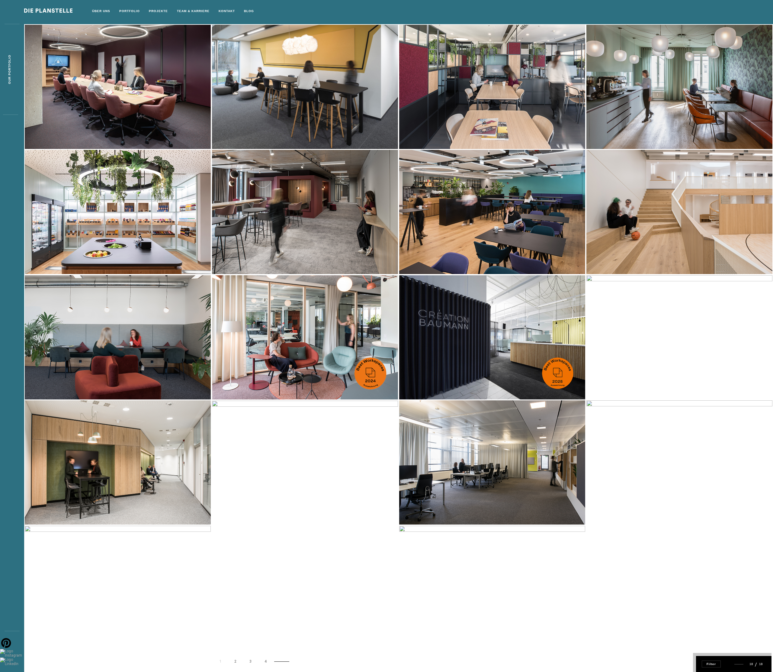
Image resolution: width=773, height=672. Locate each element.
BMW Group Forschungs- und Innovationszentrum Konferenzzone (111, 507)
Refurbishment (613, 132)
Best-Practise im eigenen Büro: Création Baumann (465, 382)
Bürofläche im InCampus (62, 382)
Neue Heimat (235, 382)
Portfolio (129, 11)
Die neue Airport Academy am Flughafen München (278, 257)
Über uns (101, 11)
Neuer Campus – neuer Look (253, 132)
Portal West (423, 257)
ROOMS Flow (609, 507)
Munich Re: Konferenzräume (66, 132)
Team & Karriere (193, 11)
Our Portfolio (9, 69)
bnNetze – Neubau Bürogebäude (258, 508)
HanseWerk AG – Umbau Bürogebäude (451, 633)
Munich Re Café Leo (55, 257)
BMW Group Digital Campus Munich (448, 507)
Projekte (158, 11)
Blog (249, 11)
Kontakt (227, 11)
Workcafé (419, 132)
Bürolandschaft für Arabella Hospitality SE (648, 382)
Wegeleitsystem (53, 633)
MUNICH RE (606, 257)
